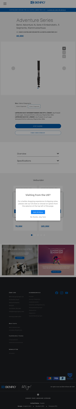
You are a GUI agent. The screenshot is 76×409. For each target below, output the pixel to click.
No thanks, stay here (38, 217)
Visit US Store (38, 212)
